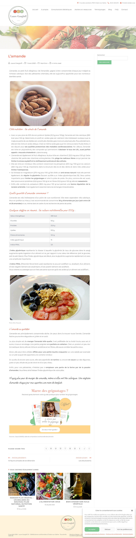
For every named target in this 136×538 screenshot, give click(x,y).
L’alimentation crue (49, 502)
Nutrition (44, 63)
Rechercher (101, 55)
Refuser (108, 529)
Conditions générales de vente (78, 535)
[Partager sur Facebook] (51, 449)
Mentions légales (128, 534)
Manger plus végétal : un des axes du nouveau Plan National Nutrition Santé (21, 502)
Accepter (92, 529)
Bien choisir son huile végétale (77, 503)
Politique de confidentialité (114, 534)
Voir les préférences (124, 529)
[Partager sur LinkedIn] (61, 449)
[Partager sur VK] (70, 449)
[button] (132, 511)
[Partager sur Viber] (65, 449)
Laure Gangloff (16, 63)
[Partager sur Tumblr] (80, 449)
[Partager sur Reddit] (75, 449)
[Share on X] (46, 449)
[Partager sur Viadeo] (84, 449)
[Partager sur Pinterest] (56, 449)
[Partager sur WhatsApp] (89, 449)
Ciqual (17, 436)
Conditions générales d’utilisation (95, 534)
